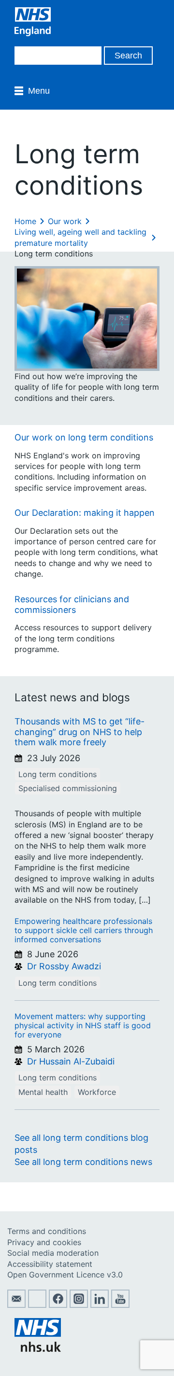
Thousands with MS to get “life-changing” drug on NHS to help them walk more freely (79, 731)
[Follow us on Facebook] (58, 1305)
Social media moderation (53, 1253)
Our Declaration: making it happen (84, 513)
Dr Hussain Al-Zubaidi (71, 1061)
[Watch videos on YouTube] (120, 1305)
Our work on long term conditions (83, 437)
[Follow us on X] (37, 1305)
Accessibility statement (49, 1264)
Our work (65, 221)
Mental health (43, 1092)
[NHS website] (37, 1349)
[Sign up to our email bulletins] (16, 1305)
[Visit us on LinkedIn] (99, 1305)
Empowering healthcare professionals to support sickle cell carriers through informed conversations (83, 930)
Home (25, 221)
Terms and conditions (46, 1231)
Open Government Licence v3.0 (65, 1274)
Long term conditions (57, 774)
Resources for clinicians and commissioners (71, 604)
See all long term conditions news (83, 1162)
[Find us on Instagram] (79, 1305)
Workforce (97, 1092)
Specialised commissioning (67, 788)
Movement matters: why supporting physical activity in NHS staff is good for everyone (82, 1025)
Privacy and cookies (44, 1242)
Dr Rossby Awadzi (64, 966)
